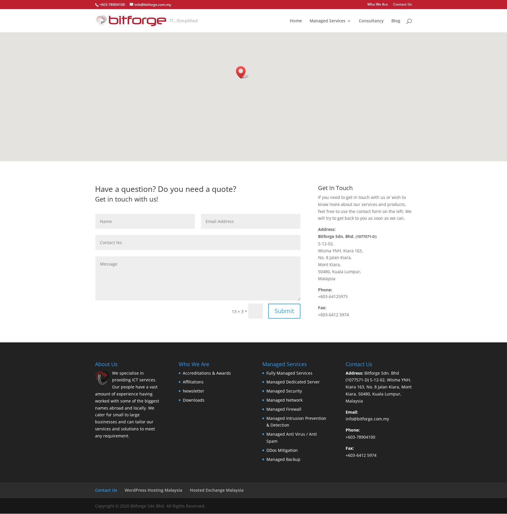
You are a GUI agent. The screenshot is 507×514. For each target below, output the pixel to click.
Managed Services (327, 21)
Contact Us (402, 5)
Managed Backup (283, 459)
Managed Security (284, 391)
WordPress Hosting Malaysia (153, 490)
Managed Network (284, 400)
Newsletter (193, 391)
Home (296, 21)
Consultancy (371, 21)
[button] (242, 72)
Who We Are (377, 5)
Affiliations (193, 382)
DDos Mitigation (282, 450)
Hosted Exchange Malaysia (217, 490)
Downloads (194, 400)
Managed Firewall (283, 409)
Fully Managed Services (289, 373)
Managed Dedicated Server (293, 382)
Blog (395, 21)
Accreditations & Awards (207, 373)
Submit (284, 311)
